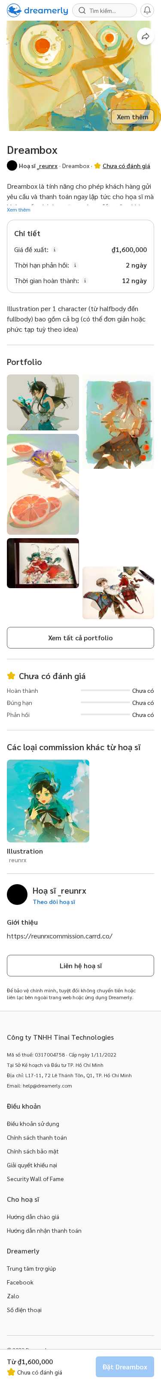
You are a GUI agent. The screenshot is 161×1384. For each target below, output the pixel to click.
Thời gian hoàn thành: (46, 280)
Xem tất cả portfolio (80, 637)
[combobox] (108, 10)
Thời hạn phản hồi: (41, 264)
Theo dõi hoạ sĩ (54, 901)
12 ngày (134, 280)
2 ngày (136, 264)
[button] (12, 165)
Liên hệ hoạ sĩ (81, 965)
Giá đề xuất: (31, 249)
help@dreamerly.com (47, 1085)
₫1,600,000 (129, 249)
